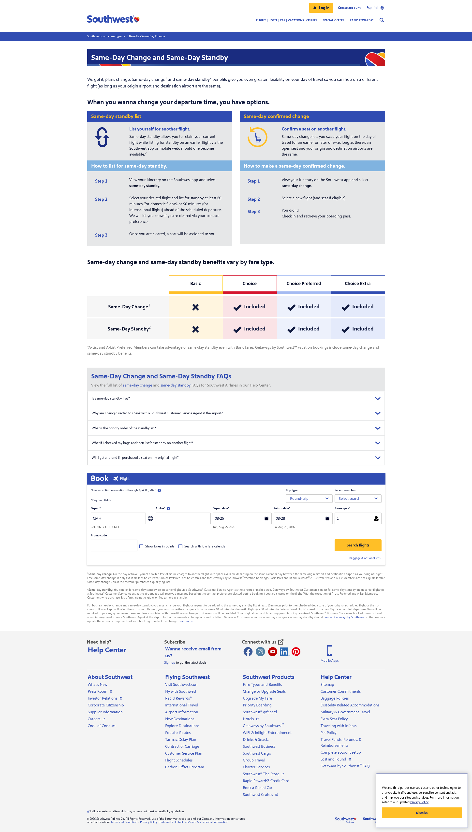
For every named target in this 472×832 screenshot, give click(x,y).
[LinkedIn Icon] (285, 651)
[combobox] (309, 498)
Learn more (186, 621)
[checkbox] (157, 546)
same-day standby (176, 385)
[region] (422, 800)
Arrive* (160, 508)
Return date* (282, 508)
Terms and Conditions (125, 822)
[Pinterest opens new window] (296, 651)
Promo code (99, 535)
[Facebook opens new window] (248, 651)
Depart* (96, 508)
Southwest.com (97, 36)
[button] (321, 8)
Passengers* (342, 508)
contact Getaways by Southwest (344, 617)
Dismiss (422, 813)
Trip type (291, 490)
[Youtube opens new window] (272, 651)
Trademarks (165, 822)
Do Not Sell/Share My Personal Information (201, 822)
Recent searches (345, 490)
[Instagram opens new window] (260, 651)
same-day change (137, 385)
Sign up (169, 662)
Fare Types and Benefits (124, 36)
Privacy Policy (149, 822)
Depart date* (221, 508)
